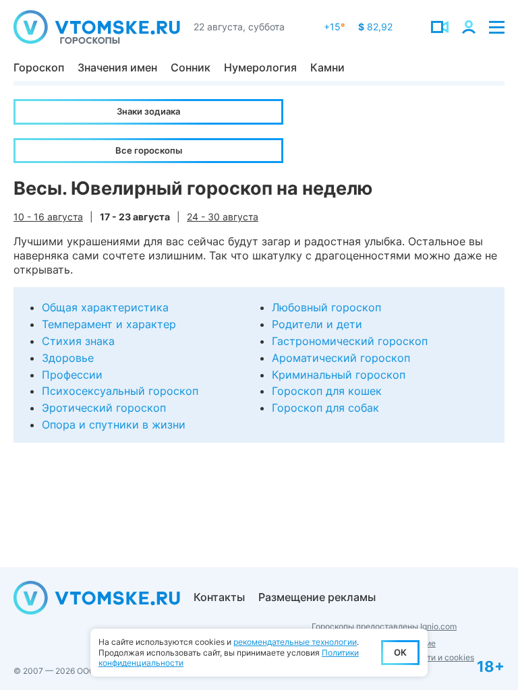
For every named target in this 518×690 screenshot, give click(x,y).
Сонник (190, 67)
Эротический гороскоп (104, 407)
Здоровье (68, 358)
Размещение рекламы (317, 597)
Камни (327, 67)
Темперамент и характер (109, 324)
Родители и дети (317, 324)
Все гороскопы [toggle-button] (148, 150)
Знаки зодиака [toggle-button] (148, 111)
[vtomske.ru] (96, 27)
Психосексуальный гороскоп (120, 391)
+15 (334, 26)
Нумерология (260, 67)
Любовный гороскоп (326, 307)
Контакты (219, 597)
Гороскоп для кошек (327, 391)
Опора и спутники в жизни (113, 424)
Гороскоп (38, 67)
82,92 (375, 26)
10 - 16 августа (48, 216)
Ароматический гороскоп (341, 358)
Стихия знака (78, 341)
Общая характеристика (105, 307)
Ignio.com (438, 626)
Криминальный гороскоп (338, 374)
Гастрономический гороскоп (350, 341)
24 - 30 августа (222, 216)
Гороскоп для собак (325, 407)
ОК (400, 652)
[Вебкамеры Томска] (440, 27)
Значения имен (117, 67)
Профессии (72, 374)
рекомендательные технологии (295, 642)
